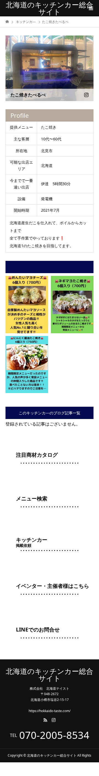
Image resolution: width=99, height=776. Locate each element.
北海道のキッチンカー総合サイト (49, 8)
